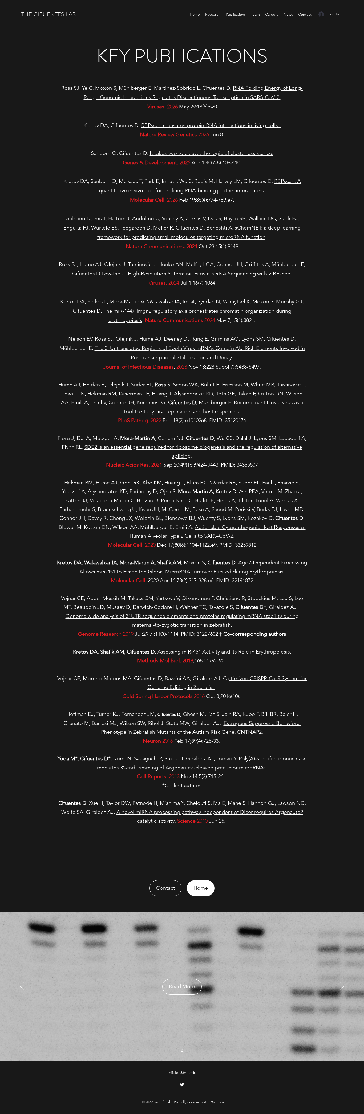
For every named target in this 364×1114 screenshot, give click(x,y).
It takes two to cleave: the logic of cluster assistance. (211, 153)
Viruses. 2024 (164, 283)
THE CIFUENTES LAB (48, 14)
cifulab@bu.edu (182, 1072)
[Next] (342, 986)
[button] (165, 888)
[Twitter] (182, 1084)
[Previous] (22, 986)
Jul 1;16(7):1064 (197, 283)
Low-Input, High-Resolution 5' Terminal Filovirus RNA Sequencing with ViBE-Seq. (197, 273)
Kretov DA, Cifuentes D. (112, 125)
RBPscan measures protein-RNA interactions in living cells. (211, 125)
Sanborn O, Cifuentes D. (120, 153)
